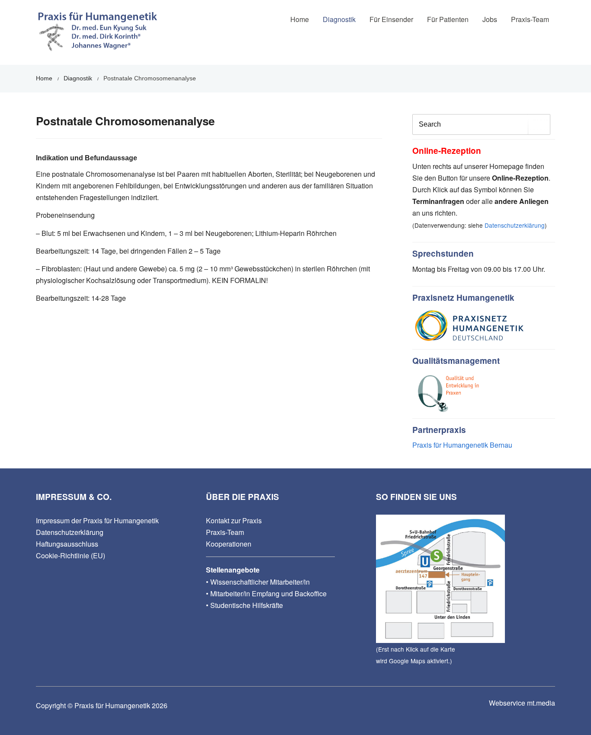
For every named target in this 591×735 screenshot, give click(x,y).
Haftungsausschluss (67, 544)
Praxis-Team (225, 532)
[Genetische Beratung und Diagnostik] (97, 34)
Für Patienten (448, 19)
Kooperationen (228, 544)
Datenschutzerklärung (515, 225)
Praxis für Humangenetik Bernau (462, 445)
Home (299, 19)
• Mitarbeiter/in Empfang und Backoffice (266, 593)
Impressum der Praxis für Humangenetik (97, 520)
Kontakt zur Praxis (234, 520)
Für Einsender (391, 19)
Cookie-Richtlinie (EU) (70, 555)
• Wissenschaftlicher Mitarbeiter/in (258, 582)
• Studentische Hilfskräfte (244, 605)
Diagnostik (339, 19)
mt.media (541, 703)
